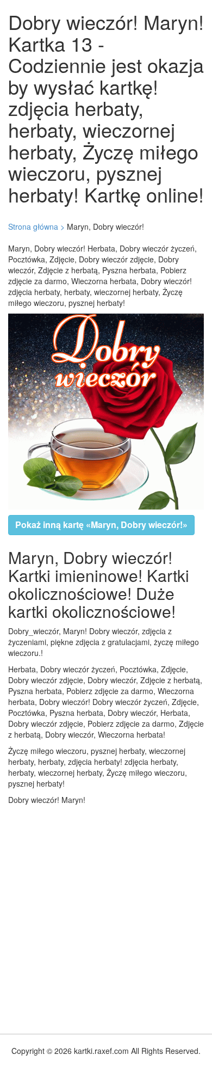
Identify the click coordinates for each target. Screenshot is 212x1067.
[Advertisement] (106, 917)
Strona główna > (36, 226)
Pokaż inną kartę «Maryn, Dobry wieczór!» (101, 524)
